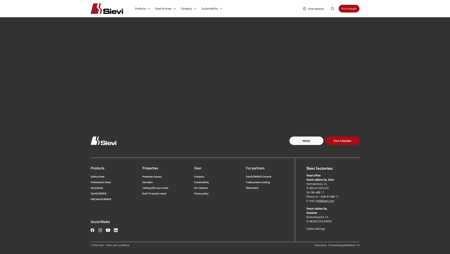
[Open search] (332, 9)
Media (306, 141)
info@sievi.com (325, 201)
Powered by (337, 245)
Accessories (97, 188)
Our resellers (201, 188)
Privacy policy (201, 193)
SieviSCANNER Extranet (258, 176)
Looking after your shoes (155, 188)
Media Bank (252, 188)
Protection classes (152, 176)
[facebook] (92, 230)
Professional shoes (101, 182)
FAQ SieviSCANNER (101, 199)
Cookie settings (315, 228)
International (316, 9)
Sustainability (201, 182)
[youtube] (108, 230)
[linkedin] (116, 230)
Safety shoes (97, 176)
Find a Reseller (342, 141)
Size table (147, 182)
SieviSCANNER (98, 193)
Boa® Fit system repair (154, 193)
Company (199, 176)
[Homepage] (111, 8)
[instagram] (100, 230)
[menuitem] (143, 9)
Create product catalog (258, 182)
